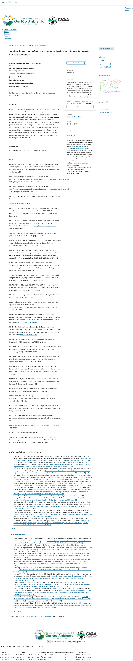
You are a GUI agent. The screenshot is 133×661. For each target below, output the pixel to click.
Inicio (11, 45)
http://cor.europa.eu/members (45, 226)
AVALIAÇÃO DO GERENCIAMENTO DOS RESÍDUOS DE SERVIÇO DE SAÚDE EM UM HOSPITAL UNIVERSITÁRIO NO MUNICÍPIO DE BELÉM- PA (53, 548)
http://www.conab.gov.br (40, 213)
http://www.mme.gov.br (28, 322)
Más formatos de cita (74, 107)
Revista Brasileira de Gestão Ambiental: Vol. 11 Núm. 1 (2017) (61, 543)
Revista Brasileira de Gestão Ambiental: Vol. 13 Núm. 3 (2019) (67, 479)
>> (14, 528)
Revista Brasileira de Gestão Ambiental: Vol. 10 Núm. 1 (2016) (41, 601)
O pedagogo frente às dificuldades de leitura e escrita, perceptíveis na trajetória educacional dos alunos (55, 514)
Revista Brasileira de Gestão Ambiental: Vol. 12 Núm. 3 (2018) (70, 485)
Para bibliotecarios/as (105, 112)
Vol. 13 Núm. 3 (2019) (29, 45)
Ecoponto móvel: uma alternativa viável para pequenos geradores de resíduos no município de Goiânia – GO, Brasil (51, 554)
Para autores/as (104, 109)
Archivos (7, 34)
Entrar (127, 10)
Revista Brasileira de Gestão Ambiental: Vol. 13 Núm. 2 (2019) (43, 494)
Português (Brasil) (105, 67)
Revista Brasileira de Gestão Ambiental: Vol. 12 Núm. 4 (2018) (68, 473)
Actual (6, 32)
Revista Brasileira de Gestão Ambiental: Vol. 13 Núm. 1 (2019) (70, 460)
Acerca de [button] (7, 38)
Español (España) (105, 64)
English (101, 61)
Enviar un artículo (106, 48)
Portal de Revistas (10, 30)
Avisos (6, 36)
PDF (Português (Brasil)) (77, 63)
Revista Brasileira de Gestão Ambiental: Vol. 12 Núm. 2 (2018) (35, 607)
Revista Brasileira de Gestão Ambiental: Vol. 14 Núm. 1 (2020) (51, 524)
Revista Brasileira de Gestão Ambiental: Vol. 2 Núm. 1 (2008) (47, 586)
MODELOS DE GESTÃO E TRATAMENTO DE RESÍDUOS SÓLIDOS (41, 570)
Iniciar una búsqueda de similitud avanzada (36, 616)
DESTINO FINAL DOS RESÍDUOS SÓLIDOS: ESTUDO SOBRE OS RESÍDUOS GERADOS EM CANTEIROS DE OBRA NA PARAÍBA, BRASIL (52, 599)
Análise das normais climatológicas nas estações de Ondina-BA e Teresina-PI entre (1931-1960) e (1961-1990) (51, 522)
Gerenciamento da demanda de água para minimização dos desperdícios (39, 506)
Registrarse (129, 8)
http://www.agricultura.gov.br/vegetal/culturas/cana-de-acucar (32, 307)
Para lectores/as (104, 106)
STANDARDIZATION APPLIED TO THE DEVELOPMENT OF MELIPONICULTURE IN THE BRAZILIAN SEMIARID (48, 484)
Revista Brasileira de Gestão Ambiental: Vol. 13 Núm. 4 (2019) (35, 517)
